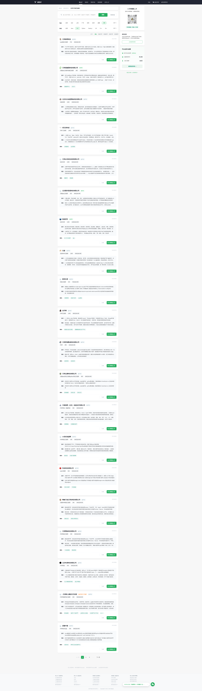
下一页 (98, 657)
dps (74, 238)
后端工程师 (113, 682)
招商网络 (66, 424)
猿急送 (39, 2)
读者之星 (66, 518)
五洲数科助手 (74, 424)
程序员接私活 (133, 682)
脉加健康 (66, 392)
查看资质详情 (131, 66)
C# (96, 28)
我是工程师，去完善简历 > (132, 72)
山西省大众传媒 (84, 613)
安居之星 (73, 392)
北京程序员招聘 (96, 677)
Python (83, 28)
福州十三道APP (74, 613)
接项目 (86, 2)
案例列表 (93, 2)
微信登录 (156, 2)
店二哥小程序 (67, 238)
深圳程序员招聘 (96, 682)
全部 (66, 23)
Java (72, 28)
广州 (83, 23)
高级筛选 (112, 14)
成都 (99, 23)
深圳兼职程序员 (58, 682)
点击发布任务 (132, 41)
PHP (77, 28)
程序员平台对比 (133, 679)
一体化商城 (67, 550)
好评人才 (107, 2)
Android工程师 (114, 679)
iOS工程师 (113, 677)
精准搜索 (100, 2)
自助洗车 (73, 361)
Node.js (90, 28)
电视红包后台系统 (68, 329)
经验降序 (106, 34)
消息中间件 (73, 298)
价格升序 (111, 34)
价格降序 (116, 34)
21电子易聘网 (73, 455)
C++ (101, 28)
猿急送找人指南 (133, 677)
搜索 (103, 14)
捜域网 (71, 178)
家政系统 (74, 550)
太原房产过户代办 (94, 613)
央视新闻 (66, 146)
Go (106, 28)
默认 (96, 34)
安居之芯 (79, 392)
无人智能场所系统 (68, 581)
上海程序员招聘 (96, 679)
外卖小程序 (67, 487)
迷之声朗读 (77, 581)
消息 (149, 2)
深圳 (88, 23)
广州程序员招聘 (96, 681)
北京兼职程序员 (58, 677)
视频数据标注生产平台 (80, 329)
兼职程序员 (66, 8)
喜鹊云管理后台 (74, 518)
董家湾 (65, 178)
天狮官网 (66, 298)
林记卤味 (66, 613)
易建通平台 (67, 86)
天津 (104, 23)
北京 (72, 23)
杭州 (93, 23)
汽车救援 (74, 487)
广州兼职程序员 (58, 681)
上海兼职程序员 (58, 679)
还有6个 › (102, 613)
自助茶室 (66, 361)
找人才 (80, 2)
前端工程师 (113, 681)
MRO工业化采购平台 (75, 644)
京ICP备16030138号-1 (93, 688)
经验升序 (100, 34)
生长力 (73, 86)
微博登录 (165, 2)
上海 (77, 23)
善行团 (65, 455)
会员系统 (73, 146)
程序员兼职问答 (133, 681)
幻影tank (66, 644)
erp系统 (80, 298)
